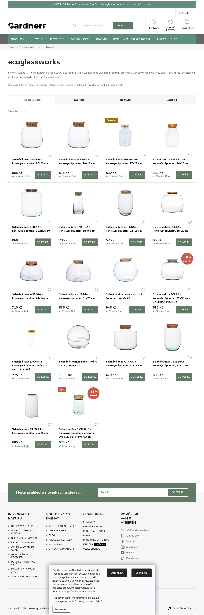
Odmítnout (117, 573)
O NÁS (86, 535)
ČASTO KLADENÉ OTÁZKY (62, 526)
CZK (187, 13)
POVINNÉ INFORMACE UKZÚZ (23, 563)
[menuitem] (19, 39)
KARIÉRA (88, 544)
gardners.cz (132, 546)
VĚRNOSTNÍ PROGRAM (61, 549)
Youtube (130, 552)
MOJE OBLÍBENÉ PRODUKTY (19, 556)
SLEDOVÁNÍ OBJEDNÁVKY (25, 576)
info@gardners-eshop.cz (138, 530)
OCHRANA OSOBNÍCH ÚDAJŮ (23, 548)
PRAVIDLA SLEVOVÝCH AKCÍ (23, 570)
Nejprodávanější (31, 100)
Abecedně (172, 100)
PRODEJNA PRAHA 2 (94, 526)
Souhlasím (141, 573)
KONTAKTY (89, 522)
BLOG (52, 535)
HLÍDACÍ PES (56, 544)
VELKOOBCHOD (91, 548)
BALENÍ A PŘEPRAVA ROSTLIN (22, 532)
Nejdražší (125, 100)
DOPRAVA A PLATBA (22, 526)
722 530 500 (132, 535)
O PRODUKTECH (57, 531)
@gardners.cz (133, 558)
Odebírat (177, 492)
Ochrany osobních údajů (88, 601)
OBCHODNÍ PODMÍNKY (23, 542)
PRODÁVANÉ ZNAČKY (60, 540)
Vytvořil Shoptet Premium (184, 608)
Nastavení (61, 609)
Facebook (131, 541)
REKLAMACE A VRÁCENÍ (24, 538)
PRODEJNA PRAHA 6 (94, 531)
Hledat (123, 25)
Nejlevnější (78, 100)
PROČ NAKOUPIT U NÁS (96, 539)
